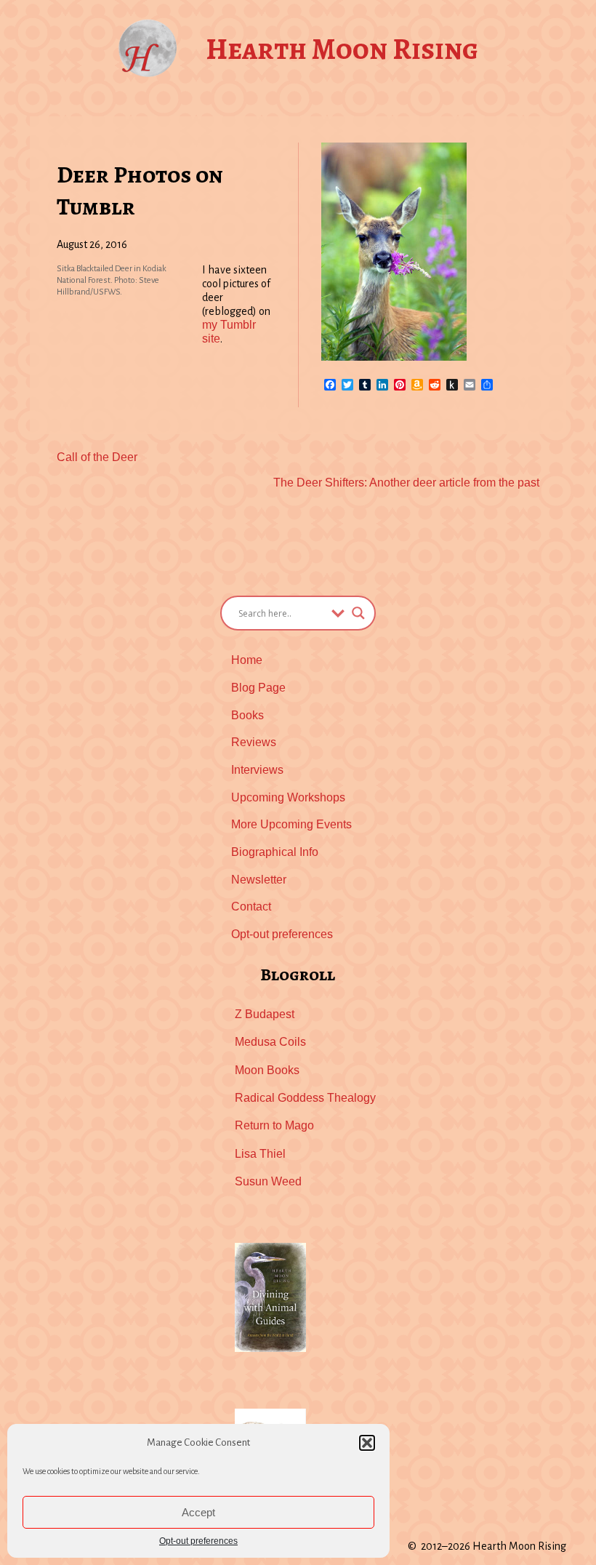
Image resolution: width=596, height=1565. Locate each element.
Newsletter (258, 879)
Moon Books (267, 1070)
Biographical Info (274, 852)
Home (246, 660)
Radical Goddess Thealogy (305, 1098)
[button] (367, 1443)
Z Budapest (264, 1014)
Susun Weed (268, 1181)
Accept (198, 1512)
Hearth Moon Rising (342, 49)
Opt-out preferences (198, 1541)
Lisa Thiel (260, 1154)
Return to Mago (274, 1125)
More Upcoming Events (291, 824)
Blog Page (258, 687)
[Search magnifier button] (358, 613)
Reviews (253, 742)
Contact (251, 906)
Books (247, 715)
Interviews (257, 770)
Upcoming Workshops (288, 797)
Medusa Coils (270, 1042)
